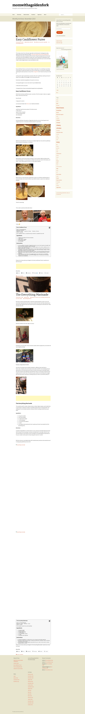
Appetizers (40, 14)
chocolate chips (59, 132)
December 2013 (30, 701)
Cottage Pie (35, 71)
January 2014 (30, 699)
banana (57, 101)
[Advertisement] (33, 48)
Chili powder (58, 130)
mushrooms (58, 153)
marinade (46, 297)
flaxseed (57, 146)
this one (28, 103)
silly (56, 172)
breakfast (58, 110)
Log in (15, 676)
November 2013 (30, 702)
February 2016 (30, 674)
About (45, 14)
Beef (57, 103)
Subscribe (60, 32)
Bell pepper (57, 105)
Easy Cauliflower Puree (30, 39)
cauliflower (37, 42)
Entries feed (16, 677)
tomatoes (57, 185)
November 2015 (30, 677)
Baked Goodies (26, 14)
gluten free (57, 148)
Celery (58, 120)
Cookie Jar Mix (16, 663)
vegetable (45, 42)
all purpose (33, 297)
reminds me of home (59, 166)
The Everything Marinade (32, 294)
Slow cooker (58, 174)
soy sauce (17, 298)
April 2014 (29, 693)
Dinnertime (19, 14)
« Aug (57, 90)
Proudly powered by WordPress (18, 711)
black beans (60, 108)
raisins (57, 164)
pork (49, 297)
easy (40, 42)
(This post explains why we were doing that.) (40, 54)
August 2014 (30, 688)
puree (42, 42)
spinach (57, 176)
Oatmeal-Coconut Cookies (18, 668)
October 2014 (30, 685)
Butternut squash (59, 114)
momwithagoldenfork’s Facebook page (33, 658)
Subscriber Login (59, 42)
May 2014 (29, 692)
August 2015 (30, 679)
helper (57, 151)
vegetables (58, 187)
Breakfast (33, 14)
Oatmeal (57, 155)
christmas (57, 134)
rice (57, 168)
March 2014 (30, 695)
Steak (21, 298)
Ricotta (57, 170)
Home (13, 14)
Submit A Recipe (59, 40)
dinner (57, 139)
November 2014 (30, 683)
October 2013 (30, 704)
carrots (57, 116)
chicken (36, 297)
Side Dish (31, 42)
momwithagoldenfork (27, 298)
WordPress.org (16, 681)
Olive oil (57, 157)
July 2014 (29, 690)
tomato (57, 183)
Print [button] (49, 621)
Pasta (57, 160)
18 (61, 84)
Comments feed (16, 679)
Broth (57, 112)
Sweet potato (59, 180)
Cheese (58, 122)
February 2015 (30, 681)
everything (42, 297)
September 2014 (31, 686)
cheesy (58, 125)
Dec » (57, 92)
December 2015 (30, 676)
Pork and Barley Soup (49, 660)
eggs (57, 144)
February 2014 (30, 697)
